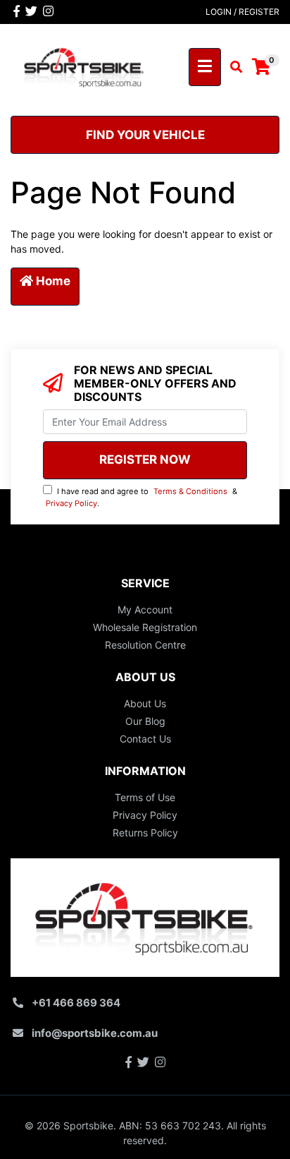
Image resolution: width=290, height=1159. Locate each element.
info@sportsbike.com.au (95, 1033)
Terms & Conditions (190, 491)
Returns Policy (145, 833)
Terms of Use (145, 797)
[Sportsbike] (84, 66)
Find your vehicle (145, 135)
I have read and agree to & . (141, 497)
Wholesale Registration (145, 627)
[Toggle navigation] (205, 67)
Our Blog (145, 721)
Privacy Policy (71, 503)
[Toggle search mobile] (232, 67)
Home (51, 281)
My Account (145, 609)
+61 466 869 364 (76, 1002)
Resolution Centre (145, 645)
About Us (145, 703)
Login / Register (242, 11)
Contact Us (145, 739)
